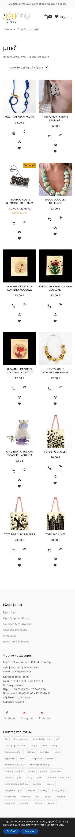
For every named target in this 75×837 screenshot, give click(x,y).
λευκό (32, 771)
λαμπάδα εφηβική (39, 764)
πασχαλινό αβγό (13, 790)
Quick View (19, 314)
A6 (6, 739)
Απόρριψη (30, 831)
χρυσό (51, 803)
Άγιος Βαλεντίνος (42, 739)
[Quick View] (24, 131)
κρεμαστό (37, 758)
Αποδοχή (11, 831)
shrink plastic (20, 739)
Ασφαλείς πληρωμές (15, 630)
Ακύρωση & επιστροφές (17, 624)
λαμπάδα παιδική (14, 771)
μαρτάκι (56, 771)
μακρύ (43, 771)
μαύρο (8, 777)
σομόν (48, 796)
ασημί (34, 745)
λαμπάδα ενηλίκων (15, 764)
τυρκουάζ (10, 803)
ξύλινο (50, 783)
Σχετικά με (9, 612)
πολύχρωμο (58, 790)
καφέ (57, 751)
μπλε (39, 777)
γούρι (55, 745)
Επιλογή (13, 133)
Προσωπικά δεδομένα (16, 641)
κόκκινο (51, 758)
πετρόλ (31, 790)
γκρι (45, 745)
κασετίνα (45, 751)
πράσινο (25, 796)
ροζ (37, 796)
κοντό (23, 758)
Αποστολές (9, 635)
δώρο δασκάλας (13, 751)
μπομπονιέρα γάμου (58, 777)
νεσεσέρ (37, 783)
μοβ (19, 777)
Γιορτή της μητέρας (15, 745)
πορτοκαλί (10, 796)
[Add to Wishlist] (20, 148)
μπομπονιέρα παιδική (16, 783)
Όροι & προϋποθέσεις (16, 618)
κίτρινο (31, 751)
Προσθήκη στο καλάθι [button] (49, 136)
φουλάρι (24, 803)
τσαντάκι (61, 796)
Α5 (57, 739)
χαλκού (38, 803)
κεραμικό (10, 758)
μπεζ (29, 777)
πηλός (43, 790)
